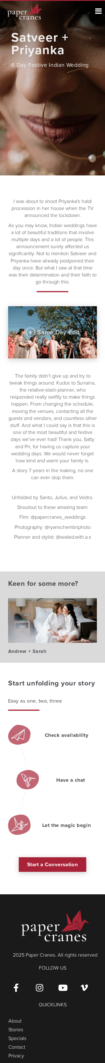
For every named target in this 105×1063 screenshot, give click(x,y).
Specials (17, 1038)
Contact (16, 1047)
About (15, 1021)
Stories (15, 1029)
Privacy (16, 1055)
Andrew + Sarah (27, 651)
